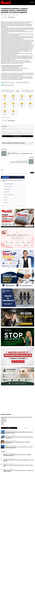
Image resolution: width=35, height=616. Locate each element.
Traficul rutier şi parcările (8, 186)
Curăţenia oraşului (7, 191)
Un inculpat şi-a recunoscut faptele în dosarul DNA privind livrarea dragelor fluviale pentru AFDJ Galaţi (19, 432)
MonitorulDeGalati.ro (21, 205)
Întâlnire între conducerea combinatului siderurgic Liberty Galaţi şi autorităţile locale (17, 442)
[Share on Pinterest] (11, 17)
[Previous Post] (3, 153)
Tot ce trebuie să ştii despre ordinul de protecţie (19, 162)
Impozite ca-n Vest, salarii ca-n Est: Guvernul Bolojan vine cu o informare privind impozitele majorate (19, 447)
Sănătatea (5, 197)
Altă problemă (6, 202)
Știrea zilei (7, 440)
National (9, 14)
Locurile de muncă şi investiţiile (9, 194)
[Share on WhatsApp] (9, 17)
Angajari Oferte (4, 419)
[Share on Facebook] (5, 17)
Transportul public (7, 189)
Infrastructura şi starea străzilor (9, 183)
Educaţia (5, 199)
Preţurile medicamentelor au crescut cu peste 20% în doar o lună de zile (20, 154)
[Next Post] (31, 161)
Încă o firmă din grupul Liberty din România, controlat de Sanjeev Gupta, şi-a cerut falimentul (19, 437)
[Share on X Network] (7, 17)
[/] (31, 2)
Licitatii (2, 422)
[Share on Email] (12, 17)
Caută (32, 172)
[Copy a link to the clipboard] (14, 17)
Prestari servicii (4, 421)
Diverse (2, 424)
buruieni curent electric (5, 117)
